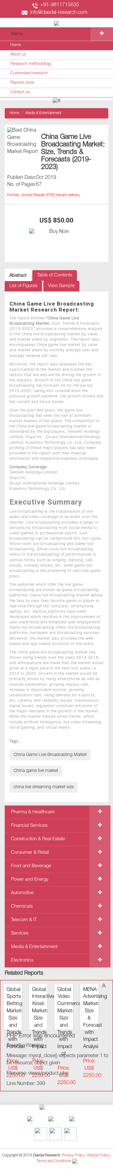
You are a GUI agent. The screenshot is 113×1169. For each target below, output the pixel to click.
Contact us (20, 92)
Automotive (22, 893)
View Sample (61, 286)
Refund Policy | (99, 1155)
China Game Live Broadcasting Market (50, 755)
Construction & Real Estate (38, 839)
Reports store (22, 83)
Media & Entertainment (43, 113)
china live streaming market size (43, 787)
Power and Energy (29, 879)
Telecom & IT (24, 920)
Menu (17, 34)
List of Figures (23, 286)
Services (19, 933)
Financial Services (29, 825)
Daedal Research (46, 1155)
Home (15, 45)
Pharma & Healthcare (33, 812)
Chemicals (22, 906)
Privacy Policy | (74, 1155)
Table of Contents (54, 275)
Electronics (22, 960)
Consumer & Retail (30, 852)
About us (18, 55)
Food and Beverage (31, 866)
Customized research (29, 73)
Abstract (17, 275)
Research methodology (30, 64)
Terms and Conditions (53, 1161)
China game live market (35, 771)
